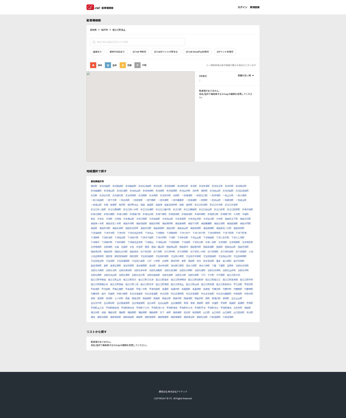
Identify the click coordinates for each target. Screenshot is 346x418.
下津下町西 (228, 232)
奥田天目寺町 (131, 228)
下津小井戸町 (198, 232)
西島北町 (136, 298)
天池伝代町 (104, 195)
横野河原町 (102, 316)
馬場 (186, 302)
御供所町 (175, 260)
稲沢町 (122, 204)
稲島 (143, 204)
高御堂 (206, 288)
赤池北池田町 (144, 185)
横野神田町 (128, 316)
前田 (104, 312)
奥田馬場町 (195, 228)
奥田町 (94, 228)
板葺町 (113, 204)
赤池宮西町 (172, 190)
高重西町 (186, 288)
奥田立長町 (219, 223)
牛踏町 (245, 213)
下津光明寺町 (214, 232)
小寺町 (157, 260)
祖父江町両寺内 (223, 284)
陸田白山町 (230, 246)
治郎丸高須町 (170, 270)
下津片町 (121, 232)
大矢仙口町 (208, 218)
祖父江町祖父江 (213, 279)
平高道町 (129, 288)
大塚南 (118, 218)
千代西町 (220, 274)
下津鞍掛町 (172, 232)
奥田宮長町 (239, 228)
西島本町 (199, 298)
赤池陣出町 (182, 185)
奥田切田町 (141, 223)
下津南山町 (161, 242)
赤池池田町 (104, 185)
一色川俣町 (241, 195)
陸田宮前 (134, 251)
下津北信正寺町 (135, 232)
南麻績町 (177, 312)
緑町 (169, 312)
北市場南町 (96, 246)
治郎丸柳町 (193, 274)
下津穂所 (95, 242)
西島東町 (188, 298)
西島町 (157, 298)
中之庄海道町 (136, 293)
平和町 (250, 302)
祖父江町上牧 (114, 279)
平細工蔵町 (117, 288)
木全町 (139, 246)
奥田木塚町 (128, 223)
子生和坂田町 (209, 256)
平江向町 (238, 284)
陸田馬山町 (172, 246)
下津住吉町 (120, 237)
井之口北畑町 (147, 209)
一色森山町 (96, 204)
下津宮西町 (174, 242)
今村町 (237, 213)
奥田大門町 (245, 223)
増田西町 (132, 312)
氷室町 (215, 302)
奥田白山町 (182, 228)
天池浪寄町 (130, 195)
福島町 (232, 302)
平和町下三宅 (142, 307)
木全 (132, 246)
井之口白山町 (205, 209)
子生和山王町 (224, 256)
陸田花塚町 (243, 246)
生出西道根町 (123, 302)
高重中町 (175, 288)
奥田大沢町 (245, 218)
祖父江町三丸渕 (146, 279)
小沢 (149, 260)
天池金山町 (215, 190)
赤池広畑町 (122, 190)
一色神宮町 (137, 199)
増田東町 (142, 312)
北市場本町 (247, 242)
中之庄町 (164, 293)
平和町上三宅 (97, 307)
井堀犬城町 (247, 209)
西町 (207, 298)
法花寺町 (238, 307)
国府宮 (109, 256)
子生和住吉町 (97, 260)
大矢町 (219, 218)
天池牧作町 (165, 195)
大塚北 (100, 218)
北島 (117, 246)
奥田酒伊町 (167, 223)
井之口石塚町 (201, 204)
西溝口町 (216, 298)
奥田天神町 (117, 228)
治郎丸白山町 (110, 274)
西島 (127, 298)
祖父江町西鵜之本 (99, 284)
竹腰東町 (248, 288)
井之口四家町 (233, 209)
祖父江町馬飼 (162, 284)
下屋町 (221, 265)
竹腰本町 (95, 293)
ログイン (242, 7)
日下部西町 (182, 251)
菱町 (207, 302)
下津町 (172, 237)
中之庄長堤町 (192, 293)
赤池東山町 (109, 190)
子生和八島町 (138, 260)
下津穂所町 (107, 242)
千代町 (211, 274)
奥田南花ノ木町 (223, 228)
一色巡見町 (124, 199)
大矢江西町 (141, 218)
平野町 (224, 302)
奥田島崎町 (180, 223)
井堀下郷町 (161, 213)
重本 (218, 260)
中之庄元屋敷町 (223, 293)
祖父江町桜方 (129, 279)
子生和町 (110, 260)
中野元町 (248, 293)
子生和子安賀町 (193, 256)
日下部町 (158, 251)
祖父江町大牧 (233, 274)
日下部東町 (213, 251)
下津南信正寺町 (135, 242)
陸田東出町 (96, 251)
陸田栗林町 (195, 246)
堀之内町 (95, 312)
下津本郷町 (120, 242)
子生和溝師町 (123, 260)
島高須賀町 (96, 265)
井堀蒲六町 (135, 213)
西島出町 (166, 298)
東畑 (192, 302)
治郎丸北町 (111, 270)
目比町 (187, 312)
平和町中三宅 (185, 307)
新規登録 (255, 7)
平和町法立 (213, 307)
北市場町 (222, 242)
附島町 (111, 293)
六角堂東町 (228, 316)
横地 (93, 316)
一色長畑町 (191, 199)
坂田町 (191, 260)
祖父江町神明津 (178, 279)
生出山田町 (163, 302)
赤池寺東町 (204, 185)
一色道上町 (241, 199)
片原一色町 (210, 242)
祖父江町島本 (162, 279)
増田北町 (112, 312)
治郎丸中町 (243, 270)
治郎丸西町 (96, 274)
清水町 (152, 265)
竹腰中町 (227, 288)
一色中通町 (163, 199)
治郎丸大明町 (185, 270)
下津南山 (149, 242)
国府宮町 (134, 256)
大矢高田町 (154, 218)
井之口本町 (219, 209)
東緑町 (200, 302)
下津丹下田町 (147, 237)
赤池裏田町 (130, 185)
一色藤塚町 (228, 199)
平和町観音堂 (112, 307)
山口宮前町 (239, 312)
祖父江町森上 (177, 284)
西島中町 (177, 298)
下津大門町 (161, 237)
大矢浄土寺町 (194, 218)
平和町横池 (226, 307)
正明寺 (230, 265)
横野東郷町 (176, 316)
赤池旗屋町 (96, 190)
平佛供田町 (154, 288)
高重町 (165, 288)
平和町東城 (172, 307)
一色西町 (203, 199)
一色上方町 (228, 195)
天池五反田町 (242, 190)
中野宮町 (238, 293)
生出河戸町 (96, 302)
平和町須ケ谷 (157, 307)
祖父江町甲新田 (98, 279)
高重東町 (196, 288)
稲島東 (159, 204)
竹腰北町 (216, 288)
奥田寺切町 (104, 228)
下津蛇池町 (107, 237)
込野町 (165, 260)
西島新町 (147, 298)
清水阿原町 (128, 265)
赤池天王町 (217, 185)
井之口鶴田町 (190, 209)
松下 (162, 312)
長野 (93, 298)
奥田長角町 (159, 228)
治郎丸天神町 (214, 270)
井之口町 (177, 209)
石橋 (106, 204)
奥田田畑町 (232, 223)
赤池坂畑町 (169, 185)
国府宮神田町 (121, 256)
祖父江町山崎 (192, 284)
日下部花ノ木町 (197, 251)
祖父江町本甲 (147, 284)
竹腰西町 (238, 288)
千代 (203, 274)
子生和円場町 (162, 256)
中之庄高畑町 (151, 293)
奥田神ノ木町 (97, 223)
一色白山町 (215, 199)
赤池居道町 (117, 185)
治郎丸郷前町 (125, 270)
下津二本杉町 (222, 237)
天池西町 (142, 195)
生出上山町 (236, 298)
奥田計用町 (154, 223)
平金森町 (95, 288)
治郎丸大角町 (97, 270)
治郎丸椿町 (200, 270)
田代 (104, 293)
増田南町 (153, 312)
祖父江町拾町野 (195, 279)
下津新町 (95, 237)
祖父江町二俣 (131, 284)
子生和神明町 (240, 256)
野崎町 (226, 298)
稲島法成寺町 (170, 204)
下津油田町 (96, 232)
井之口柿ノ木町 (130, 209)
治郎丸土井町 (229, 270)
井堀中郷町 (200, 213)
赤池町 (193, 185)
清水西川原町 (177, 265)
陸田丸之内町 (121, 251)
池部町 (176, 195)
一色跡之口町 (201, 195)
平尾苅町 (248, 284)
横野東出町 (189, 316)
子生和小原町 (177, 256)
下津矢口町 (197, 242)
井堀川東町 (122, 213)
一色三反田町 (97, 199)
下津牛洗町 (109, 232)
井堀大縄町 (109, 213)
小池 (251, 251)
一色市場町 (215, 195)
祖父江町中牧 (246, 279)
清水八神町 (204, 265)
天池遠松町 (117, 195)
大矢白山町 (167, 218)
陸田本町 (108, 251)
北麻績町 (108, 246)
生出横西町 (176, 302)
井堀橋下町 (226, 213)
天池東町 (153, 195)
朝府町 (204, 190)
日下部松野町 (227, 251)
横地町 (94, 185)
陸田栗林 (183, 246)
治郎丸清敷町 (155, 270)
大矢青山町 (128, 218)
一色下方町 (111, 199)
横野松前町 (202, 316)
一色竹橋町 (150, 199)
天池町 (94, 195)
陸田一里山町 (157, 246)
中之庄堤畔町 (177, 293)
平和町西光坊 (127, 307)
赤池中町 (229, 185)
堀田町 (247, 307)
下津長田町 (208, 237)
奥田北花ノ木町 (113, 223)
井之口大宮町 (231, 204)
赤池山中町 (184, 190)
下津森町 (186, 242)
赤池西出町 (241, 185)
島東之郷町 (115, 265)
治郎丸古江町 (138, 274)
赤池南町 (160, 190)
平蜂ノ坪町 (141, 288)
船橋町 (241, 302)
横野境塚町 (115, 316)
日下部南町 (241, 251)
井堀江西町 (96, 213)
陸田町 (219, 246)
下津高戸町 (133, 237)
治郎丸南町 (167, 274)
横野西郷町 (163, 316)
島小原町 (227, 260)
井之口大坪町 (216, 204)
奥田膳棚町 (206, 223)
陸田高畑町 (208, 246)
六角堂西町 (215, 316)
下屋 (214, 265)
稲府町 (189, 204)
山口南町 (227, 312)
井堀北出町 (148, 213)
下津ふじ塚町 (237, 237)
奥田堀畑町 (208, 228)
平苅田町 (106, 288)
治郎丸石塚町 (242, 265)
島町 (106, 265)
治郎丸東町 (124, 274)
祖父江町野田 (116, 284)
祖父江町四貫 (207, 284)
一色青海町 (187, 195)
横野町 (139, 316)
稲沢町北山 (133, 204)
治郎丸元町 (180, 274)
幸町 (184, 260)
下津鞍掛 (160, 232)
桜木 (199, 260)
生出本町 (151, 302)
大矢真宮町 (180, 218)
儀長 (147, 246)
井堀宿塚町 (174, 213)
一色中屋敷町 (177, 199)
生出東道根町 (138, 302)
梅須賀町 (196, 312)
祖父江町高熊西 (230, 279)
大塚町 (109, 218)
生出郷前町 (109, 302)
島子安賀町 (239, 260)
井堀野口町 (213, 213)
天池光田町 (228, 190)
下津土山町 (195, 237)
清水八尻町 (191, 265)
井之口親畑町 (114, 209)
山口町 (206, 312)
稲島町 (150, 204)
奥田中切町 (146, 228)
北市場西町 (234, 242)
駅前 (93, 218)
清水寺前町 (163, 265)
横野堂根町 (150, 316)
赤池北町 (158, 185)
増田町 (122, 312)
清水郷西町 (141, 265)
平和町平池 (200, 307)
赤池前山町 (135, 190)
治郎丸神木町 (140, 270)
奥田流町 (171, 228)
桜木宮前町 (208, 260)
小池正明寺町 (97, 256)
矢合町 (250, 312)
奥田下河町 (193, 223)
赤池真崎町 (148, 190)
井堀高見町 (187, 213)
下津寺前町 (182, 237)
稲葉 (181, 204)
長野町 (100, 298)
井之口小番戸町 (163, 209)
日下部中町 (169, 251)
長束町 (109, 298)
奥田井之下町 (231, 218)
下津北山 (149, 232)
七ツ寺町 (119, 298)
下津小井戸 (184, 232)
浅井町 (195, 190)
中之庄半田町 (207, 293)
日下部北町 (146, 251)
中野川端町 (122, 293)
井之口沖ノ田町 (98, 209)
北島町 (124, 246)
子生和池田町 (147, 256)
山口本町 (216, 312)
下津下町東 (241, 232)
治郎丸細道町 (153, 274)
